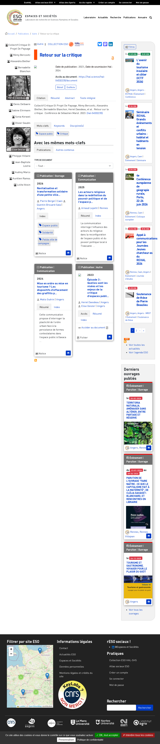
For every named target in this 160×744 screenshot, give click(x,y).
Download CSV (127, 339)
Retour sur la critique (61, 55)
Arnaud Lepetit (89, 208)
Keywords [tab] (59, 125)
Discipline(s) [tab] (77, 125)
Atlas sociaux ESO (43, 3)
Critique (64, 133)
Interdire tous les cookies (139, 735)
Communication (87, 179)
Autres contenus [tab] (65, 149)
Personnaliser (66, 739)
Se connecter (125, 2)
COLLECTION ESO (58, 43)
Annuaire (142, 17)
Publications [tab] (44, 149)
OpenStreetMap (35, 706)
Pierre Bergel (47, 200)
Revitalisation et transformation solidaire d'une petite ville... (52, 191)
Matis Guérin (46, 299)
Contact (63, 648)
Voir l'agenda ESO (138, 352)
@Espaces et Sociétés (126, 646)
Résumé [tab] (55, 98)
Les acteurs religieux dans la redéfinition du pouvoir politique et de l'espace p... (92, 196)
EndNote (71, 87)
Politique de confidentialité (90, 739)
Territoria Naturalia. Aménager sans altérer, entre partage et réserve (136, 410)
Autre (34, 33)
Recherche (115, 17)
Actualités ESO (67, 654)
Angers (41, 208)
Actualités (103, 17)
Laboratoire (90, 17)
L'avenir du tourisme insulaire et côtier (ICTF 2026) (142, 70)
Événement (139, 94)
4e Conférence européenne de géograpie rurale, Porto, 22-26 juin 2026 (143, 190)
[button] (129, 60)
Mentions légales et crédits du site (75, 674)
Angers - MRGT (144, 313)
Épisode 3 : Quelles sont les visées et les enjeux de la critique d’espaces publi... (98, 288)
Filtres (131, 46)
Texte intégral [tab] (87, 98)
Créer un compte (106, 2)
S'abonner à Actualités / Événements (125, 341)
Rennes (104, 208)
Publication (46, 175)
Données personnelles (71, 666)
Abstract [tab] (70, 98)
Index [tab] (42, 216)
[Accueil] (16, 17)
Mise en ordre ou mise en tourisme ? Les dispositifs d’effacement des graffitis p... (52, 288)
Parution (131, 389)
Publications (129, 17)
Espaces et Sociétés (41, 16)
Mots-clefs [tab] (43, 125)
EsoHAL (27, 2)
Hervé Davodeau (90, 302)
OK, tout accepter (108, 735)
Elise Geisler (88, 306)
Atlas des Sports (67, 2)
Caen (59, 200)
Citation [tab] (41, 98)
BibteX (60, 87)
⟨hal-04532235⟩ (95, 113)
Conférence (130, 97)
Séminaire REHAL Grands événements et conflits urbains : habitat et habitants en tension (144, 130)
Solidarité (47, 232)
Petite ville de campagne (47, 241)
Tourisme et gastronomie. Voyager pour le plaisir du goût (136, 567)
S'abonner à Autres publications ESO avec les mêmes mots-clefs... (35, 360)
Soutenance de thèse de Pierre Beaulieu (143, 299)
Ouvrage (59, 175)
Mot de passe (142, 2)
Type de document (43, 160)
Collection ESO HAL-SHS (123, 660)
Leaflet (22, 706)
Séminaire (141, 160)
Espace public (46, 133)
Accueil (11, 33)
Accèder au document (93, 327)
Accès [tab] (84, 313)
